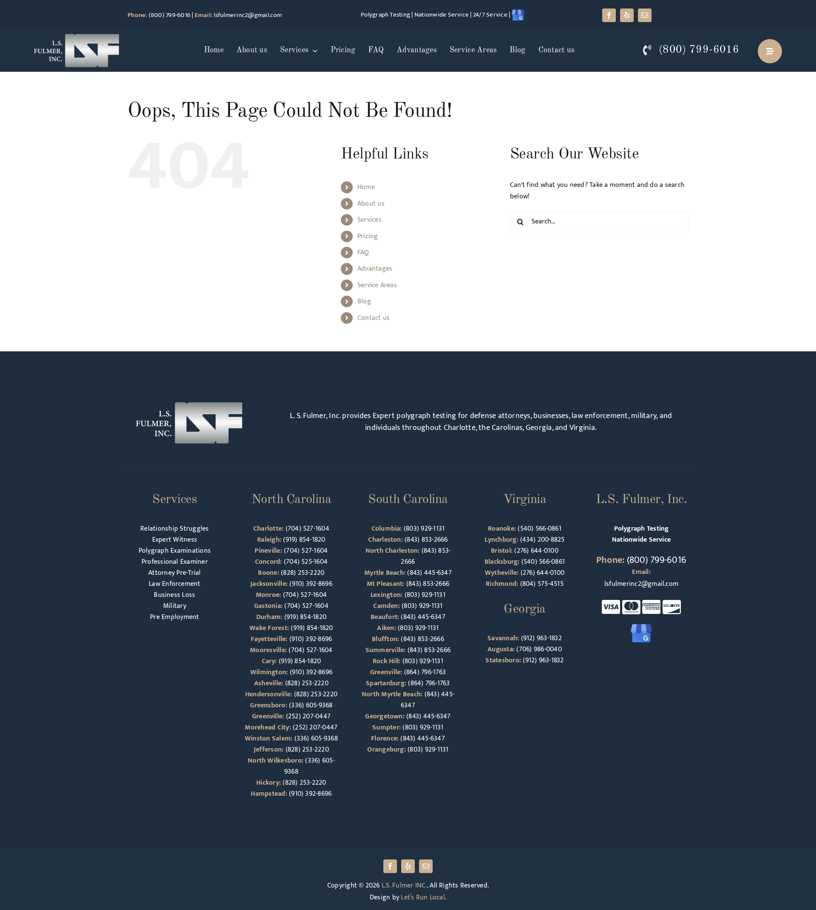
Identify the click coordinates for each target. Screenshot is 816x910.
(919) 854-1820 (304, 539)
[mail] (645, 15)
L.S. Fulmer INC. (404, 885)
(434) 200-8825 (542, 539)
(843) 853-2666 (426, 539)
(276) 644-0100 (536, 551)
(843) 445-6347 (429, 573)
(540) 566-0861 (539, 528)
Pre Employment (174, 617)
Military (174, 606)
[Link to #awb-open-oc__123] (770, 51)
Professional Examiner (175, 562)
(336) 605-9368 (310, 705)
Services (369, 220)
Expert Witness (174, 539)
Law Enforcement (175, 584)
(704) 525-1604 (306, 562)
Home (366, 187)
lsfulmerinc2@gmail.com (248, 15)
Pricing (367, 236)
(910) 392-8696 (310, 584)
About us (371, 203)
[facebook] (609, 15)
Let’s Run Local (423, 897)
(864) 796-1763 (425, 672)
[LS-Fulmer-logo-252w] (76, 37)
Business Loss (174, 595)
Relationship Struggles (174, 528)
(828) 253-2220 (302, 573)
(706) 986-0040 (538, 649)
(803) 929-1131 (424, 528)
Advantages (374, 268)
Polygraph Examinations (175, 551)
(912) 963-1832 (541, 638)
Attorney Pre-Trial (174, 573)
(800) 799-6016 (169, 15)
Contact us (373, 318)
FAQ (363, 252)
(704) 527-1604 (307, 528)
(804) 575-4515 (542, 584)
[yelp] (627, 15)
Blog (364, 301)
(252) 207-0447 (308, 716)
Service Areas (377, 285)
